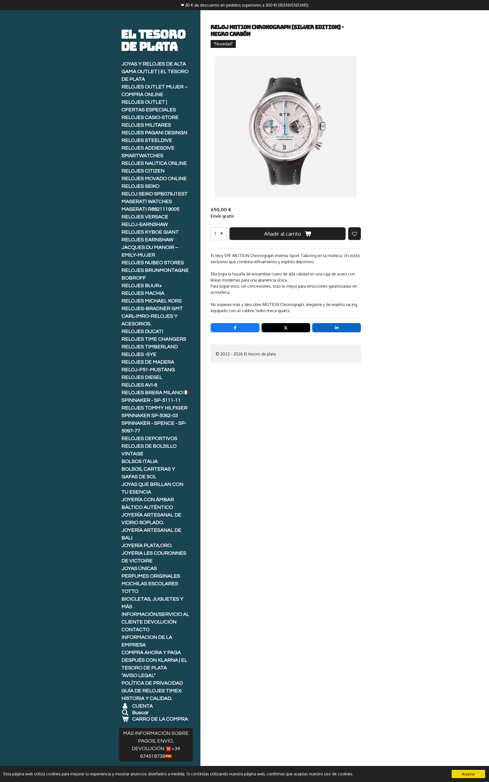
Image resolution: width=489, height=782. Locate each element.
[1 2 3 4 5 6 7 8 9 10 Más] (219, 233)
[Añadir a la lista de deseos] (354, 233)
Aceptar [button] (468, 774)
